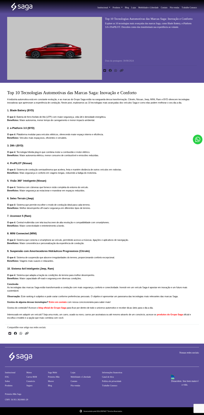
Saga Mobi (52, 372)
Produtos (117, 7)
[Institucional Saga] (21, 7)
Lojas (133, 7)
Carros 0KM (31, 377)
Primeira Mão (54, 377)
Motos (29, 372)
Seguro (29, 385)
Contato (164, 7)
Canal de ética (108, 377)
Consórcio (30, 381)
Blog (127, 7)
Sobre (7, 381)
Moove (51, 381)
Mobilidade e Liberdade (148, 7)
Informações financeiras (112, 372)
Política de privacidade (111, 381)
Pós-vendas (174, 7)
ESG (7, 377)
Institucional (103, 7)
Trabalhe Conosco (189, 7)
